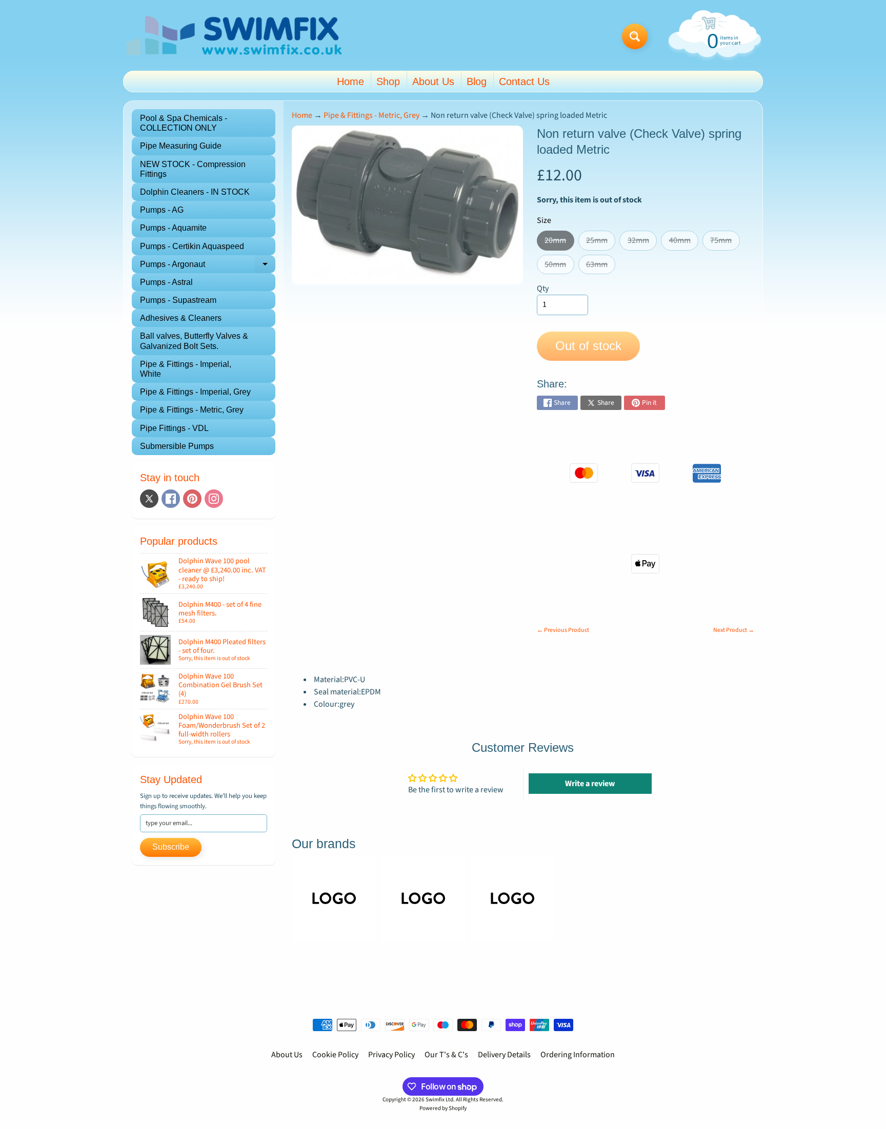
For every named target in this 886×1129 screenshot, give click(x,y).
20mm (559, 242)
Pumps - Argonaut (207, 266)
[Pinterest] (192, 498)
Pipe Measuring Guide (181, 145)
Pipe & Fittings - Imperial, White (185, 369)
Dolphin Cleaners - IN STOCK (195, 192)
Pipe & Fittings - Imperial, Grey (195, 391)
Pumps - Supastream (178, 300)
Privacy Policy (391, 1054)
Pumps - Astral (166, 282)
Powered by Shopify (443, 1108)
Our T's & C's (446, 1054)
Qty (543, 288)
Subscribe (170, 847)
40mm (683, 242)
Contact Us (524, 81)
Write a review (590, 783)
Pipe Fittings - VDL (174, 428)
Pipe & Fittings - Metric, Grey (192, 409)
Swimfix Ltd (439, 1099)
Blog (477, 81)
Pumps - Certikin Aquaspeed (192, 246)
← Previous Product (563, 630)
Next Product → (733, 630)
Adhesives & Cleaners (181, 318)
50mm (559, 266)
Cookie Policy (335, 1054)
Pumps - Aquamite (173, 227)
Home (350, 81)
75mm (724, 242)
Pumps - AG (162, 210)
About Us (433, 81)
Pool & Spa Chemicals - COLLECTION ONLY (183, 123)
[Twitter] (149, 498)
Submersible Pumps (177, 446)
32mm (642, 242)
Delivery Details (504, 1054)
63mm (600, 266)
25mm (600, 242)
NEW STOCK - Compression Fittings (193, 169)
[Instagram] (214, 498)
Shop (388, 81)
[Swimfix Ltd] (234, 36)
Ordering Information (577, 1054)
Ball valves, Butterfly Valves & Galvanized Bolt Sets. (194, 341)
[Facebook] (171, 498)
